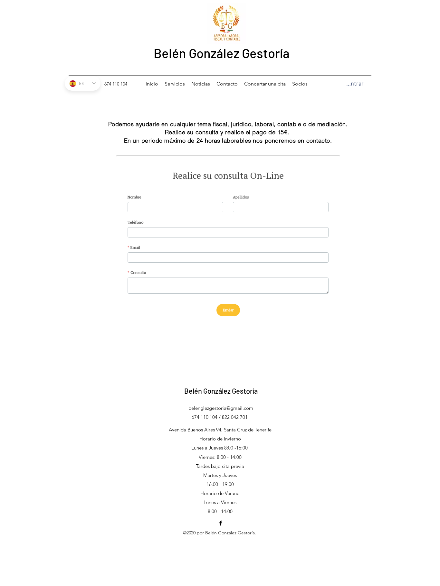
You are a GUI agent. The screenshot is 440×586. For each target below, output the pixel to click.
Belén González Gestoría (222, 53)
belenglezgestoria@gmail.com (220, 408)
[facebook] (220, 523)
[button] (371, 82)
